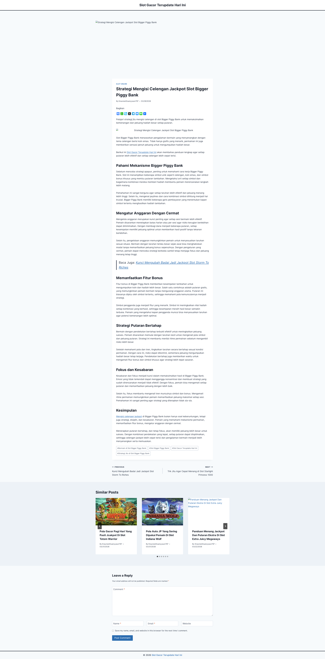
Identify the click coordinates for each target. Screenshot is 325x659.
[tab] (157, 556)
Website (187, 623)
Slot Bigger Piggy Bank (159, 448)
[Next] (225, 526)
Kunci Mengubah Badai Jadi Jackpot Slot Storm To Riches (133, 471)
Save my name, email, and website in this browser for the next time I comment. (151, 630)
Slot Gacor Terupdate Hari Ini (184, 448)
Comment (119, 589)
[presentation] (116, 511)
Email (151, 623)
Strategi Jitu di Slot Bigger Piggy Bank (133, 453)
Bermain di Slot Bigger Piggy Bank (131, 448)
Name (117, 623)
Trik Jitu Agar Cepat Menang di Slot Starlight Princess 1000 (190, 471)
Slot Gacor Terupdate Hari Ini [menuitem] (141, 152)
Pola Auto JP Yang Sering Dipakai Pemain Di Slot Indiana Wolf (161, 535)
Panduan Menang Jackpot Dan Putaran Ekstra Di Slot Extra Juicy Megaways (208, 535)
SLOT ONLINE (121, 84)
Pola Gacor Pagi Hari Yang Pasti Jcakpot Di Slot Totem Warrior (116, 535)
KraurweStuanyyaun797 (129, 101)
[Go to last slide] (100, 526)
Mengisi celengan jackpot (129, 416)
